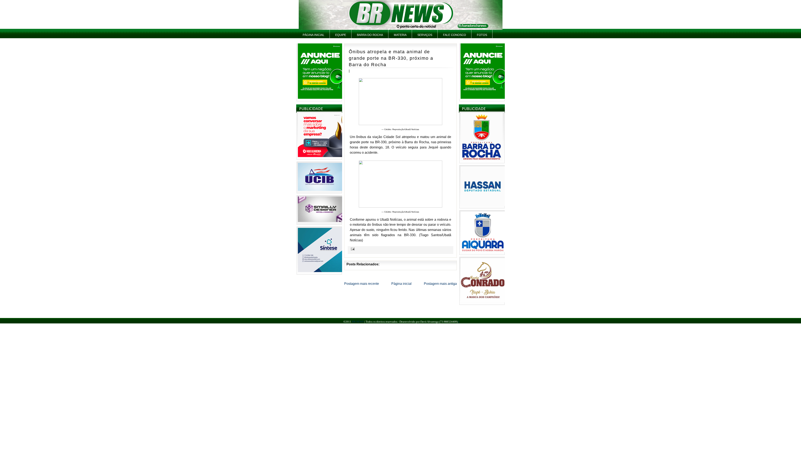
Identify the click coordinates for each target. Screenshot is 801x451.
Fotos (482, 35)
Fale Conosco (454, 35)
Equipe (340, 35)
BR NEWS (358, 321)
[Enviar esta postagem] (352, 248)
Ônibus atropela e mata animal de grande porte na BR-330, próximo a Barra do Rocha (391, 58)
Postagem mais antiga (440, 283)
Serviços (424, 35)
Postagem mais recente (361, 283)
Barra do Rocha (370, 35)
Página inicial (313, 35)
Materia (400, 35)
